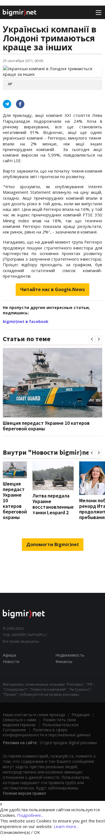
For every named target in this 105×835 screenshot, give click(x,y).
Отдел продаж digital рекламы (68, 742)
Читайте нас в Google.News (52, 289)
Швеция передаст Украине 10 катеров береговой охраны (46, 426)
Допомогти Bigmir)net (52, 544)
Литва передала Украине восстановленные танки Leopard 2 (53, 504)
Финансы (63, 661)
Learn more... (66, 826)
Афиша (9, 655)
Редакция (81, 714)
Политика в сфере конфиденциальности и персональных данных (46, 732)
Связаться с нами (19, 719)
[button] (91, 339)
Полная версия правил (24, 793)
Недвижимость (69, 655)
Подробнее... (30, 815)
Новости (11, 661)
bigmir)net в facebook (25, 321)
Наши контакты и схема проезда (34, 714)
